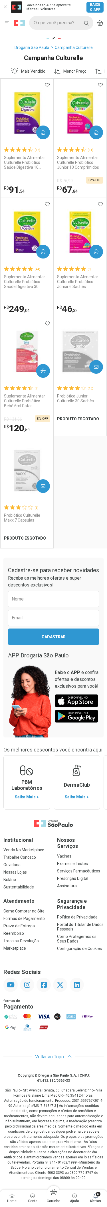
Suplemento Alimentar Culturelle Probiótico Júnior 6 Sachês (77, 282)
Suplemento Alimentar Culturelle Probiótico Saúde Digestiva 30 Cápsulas (24, 282)
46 (67, 308)
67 (67, 189)
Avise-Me (91, 367)
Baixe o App (95, 7)
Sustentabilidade (18, 887)
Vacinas (64, 856)
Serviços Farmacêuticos (78, 871)
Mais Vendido (33, 71)
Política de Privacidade (77, 917)
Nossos (67, 843)
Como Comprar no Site (24, 911)
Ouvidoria (12, 864)
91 (14, 189)
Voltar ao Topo (50, 1056)
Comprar (38, 132)
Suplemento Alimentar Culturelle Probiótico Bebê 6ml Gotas (24, 401)
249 (17, 308)
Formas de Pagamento (24, 918)
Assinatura (67, 886)
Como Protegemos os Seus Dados (76, 938)
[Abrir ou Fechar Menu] (7, 23)
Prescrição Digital (72, 878)
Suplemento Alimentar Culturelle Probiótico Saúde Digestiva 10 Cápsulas (24, 162)
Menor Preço (74, 71)
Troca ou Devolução (21, 940)
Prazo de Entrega (19, 926)
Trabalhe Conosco (19, 857)
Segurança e (72, 904)
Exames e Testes (72, 863)
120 (17, 428)
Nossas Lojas (15, 872)
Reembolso (13, 933)
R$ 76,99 (65, 180)
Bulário (9, 879)
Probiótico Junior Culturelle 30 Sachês (75, 398)
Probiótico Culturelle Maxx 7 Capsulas (22, 517)
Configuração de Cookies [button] (79, 948)
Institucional (18, 840)
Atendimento (19, 901)
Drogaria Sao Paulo (32, 47)
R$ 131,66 (13, 419)
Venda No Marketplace (23, 850)
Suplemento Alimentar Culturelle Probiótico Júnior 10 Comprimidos (78, 162)
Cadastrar (54, 637)
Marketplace (14, 948)
